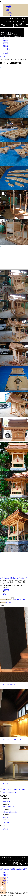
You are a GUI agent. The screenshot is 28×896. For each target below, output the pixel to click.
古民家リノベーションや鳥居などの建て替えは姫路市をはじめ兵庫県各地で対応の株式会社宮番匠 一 (13, 869)
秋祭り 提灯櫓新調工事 (9, 792)
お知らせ (5, 828)
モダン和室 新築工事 (9, 684)
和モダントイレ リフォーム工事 (12, 739)
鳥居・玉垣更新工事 (8, 806)
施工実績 (8, 9)
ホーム (8, 4)
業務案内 (8, 6)
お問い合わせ (10, 13)
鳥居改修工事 (6, 801)
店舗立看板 (6, 822)
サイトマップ (10, 15)
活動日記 (8, 10)
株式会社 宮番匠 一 (19, 599)
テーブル (5, 783)
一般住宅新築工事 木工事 (10, 812)
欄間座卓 (5, 817)
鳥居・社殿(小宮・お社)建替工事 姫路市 (14, 789)
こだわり (8, 7)
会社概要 (8, 12)
